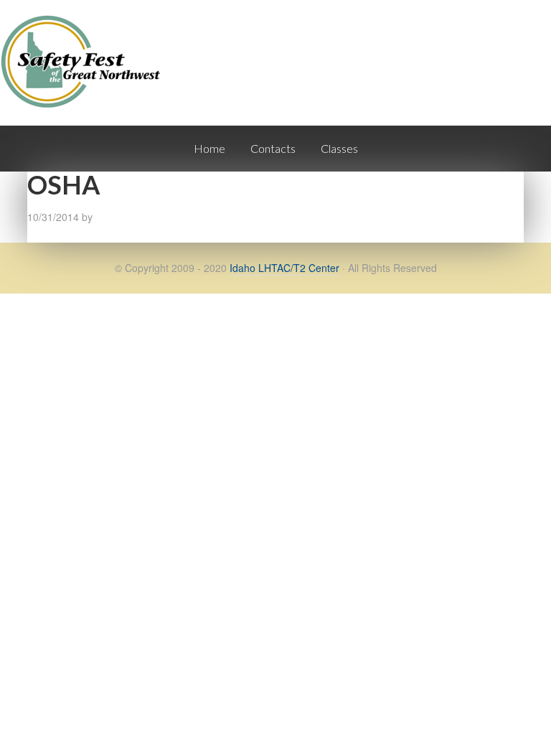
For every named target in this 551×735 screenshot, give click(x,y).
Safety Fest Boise (86, 74)
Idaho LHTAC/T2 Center (284, 268)
